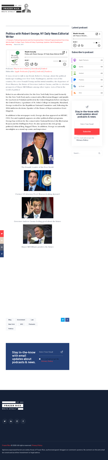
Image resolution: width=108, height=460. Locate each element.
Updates (47, 42)
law (32, 320)
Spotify (32, 71)
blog (9, 320)
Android (39, 71)
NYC (21, 324)
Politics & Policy (30, 42)
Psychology (39, 42)
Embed (44, 68)
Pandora (48, 71)
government (21, 320)
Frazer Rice (6, 445)
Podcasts (10, 40)
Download (35, 68)
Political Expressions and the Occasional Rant (29, 40)
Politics (10, 328)
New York (11, 324)
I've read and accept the (50, 360)
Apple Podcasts (21, 71)
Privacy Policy (47, 361)
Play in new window (22, 68)
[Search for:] (87, 153)
